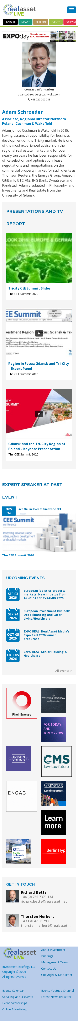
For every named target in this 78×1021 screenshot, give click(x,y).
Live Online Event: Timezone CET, (40, 509)
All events (62, 671)
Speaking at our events (17, 997)
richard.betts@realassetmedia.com (46, 901)
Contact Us (48, 968)
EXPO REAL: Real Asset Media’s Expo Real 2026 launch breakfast (46, 635)
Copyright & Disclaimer (56, 975)
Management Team (54, 962)
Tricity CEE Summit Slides (29, 288)
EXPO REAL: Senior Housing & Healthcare (45, 653)
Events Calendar (13, 991)
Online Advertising (14, 1009)
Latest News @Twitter (56, 997)
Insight (10, 22)
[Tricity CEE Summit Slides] (39, 258)
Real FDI (41, 22)
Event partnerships (14, 1003)
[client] (21, 703)
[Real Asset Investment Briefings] (19, 10)
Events (56, 22)
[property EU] (19, 953)
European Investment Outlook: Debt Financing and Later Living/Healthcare (47, 614)
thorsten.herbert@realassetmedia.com (46, 925)
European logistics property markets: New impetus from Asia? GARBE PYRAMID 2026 (45, 594)
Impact (25, 22)
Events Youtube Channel (57, 991)
